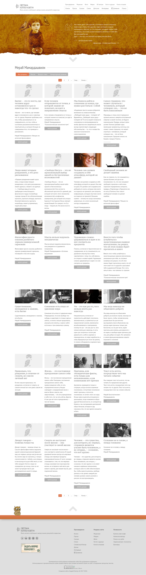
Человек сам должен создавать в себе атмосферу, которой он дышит (86, 174)
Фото (86, 4)
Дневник (116, 8)
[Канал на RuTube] (37, 538)
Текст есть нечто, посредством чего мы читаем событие (115, 373)
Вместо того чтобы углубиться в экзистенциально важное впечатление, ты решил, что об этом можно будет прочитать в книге (117, 243)
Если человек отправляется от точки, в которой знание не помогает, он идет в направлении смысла (57, 106)
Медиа (92, 4)
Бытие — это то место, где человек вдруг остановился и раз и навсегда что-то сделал (28, 104)
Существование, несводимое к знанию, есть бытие (26, 309)
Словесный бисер (80, 545)
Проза (74, 8)
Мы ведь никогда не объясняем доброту (114, 307)
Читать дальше (23, 142)
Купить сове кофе (119, 534)
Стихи (89, 8)
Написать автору (119, 536)
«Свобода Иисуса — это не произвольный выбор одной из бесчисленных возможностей (57, 174)
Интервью (105, 8)
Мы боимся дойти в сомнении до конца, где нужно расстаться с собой (87, 103)
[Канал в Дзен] (33, 538)
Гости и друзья (110, 4)
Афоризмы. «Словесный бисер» (104, 43)
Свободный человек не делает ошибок (115, 171)
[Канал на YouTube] (22, 538)
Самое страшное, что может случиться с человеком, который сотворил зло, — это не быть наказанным (115, 106)
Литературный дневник (58, 74)
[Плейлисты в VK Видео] (29, 538)
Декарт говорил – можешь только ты (24, 441)
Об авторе (100, 4)
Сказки (81, 8)
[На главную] (17, 6)
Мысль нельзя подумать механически (56, 238)
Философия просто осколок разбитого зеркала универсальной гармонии (27, 241)
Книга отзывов (121, 4)
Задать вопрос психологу (122, 542)
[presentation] (125, 27)
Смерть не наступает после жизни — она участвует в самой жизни (57, 442)
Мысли (32, 74)
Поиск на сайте (118, 539)
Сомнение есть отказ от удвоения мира (56, 307)
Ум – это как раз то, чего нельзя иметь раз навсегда (86, 309)
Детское (96, 8)
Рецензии (80, 4)
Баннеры (116, 545)
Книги (68, 8)
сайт (91, 563)
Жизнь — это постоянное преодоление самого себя (57, 372)
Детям (76, 547)
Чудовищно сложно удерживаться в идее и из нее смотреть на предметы (87, 241)
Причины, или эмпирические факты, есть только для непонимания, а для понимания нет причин (86, 376)
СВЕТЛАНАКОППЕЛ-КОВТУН (27, 6)
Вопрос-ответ (42, 74)
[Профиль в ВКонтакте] (26, 538)
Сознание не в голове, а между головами (116, 441)
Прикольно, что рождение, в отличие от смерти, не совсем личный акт (27, 375)
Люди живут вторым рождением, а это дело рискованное (26, 172)
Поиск (124, 8)
